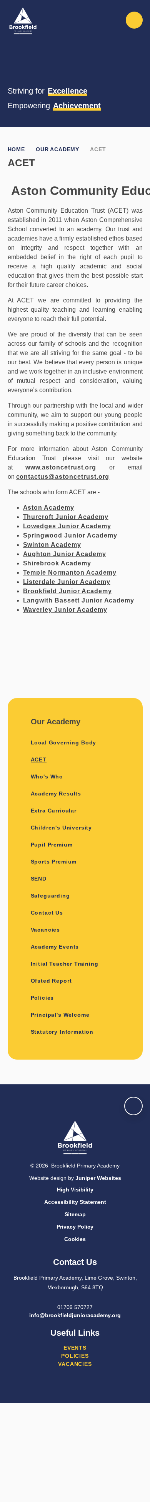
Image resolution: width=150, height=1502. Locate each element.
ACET (98, 149)
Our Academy (57, 149)
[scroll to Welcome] (133, 1106)
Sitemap (75, 1214)
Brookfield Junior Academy (67, 591)
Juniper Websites (98, 1178)
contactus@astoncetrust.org (63, 476)
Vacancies (75, 1364)
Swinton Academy (52, 544)
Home (16, 149)
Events (75, 1348)
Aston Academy (48, 507)
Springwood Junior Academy (70, 535)
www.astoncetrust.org (60, 467)
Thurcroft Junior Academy (65, 517)
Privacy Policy (75, 1227)
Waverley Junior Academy (65, 609)
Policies (75, 1356)
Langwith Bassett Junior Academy (79, 600)
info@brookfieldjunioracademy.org (75, 1315)
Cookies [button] (75, 1239)
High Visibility (75, 1189)
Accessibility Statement (75, 1202)
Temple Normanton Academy (70, 572)
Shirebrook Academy (57, 563)
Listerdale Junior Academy (66, 582)
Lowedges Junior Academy (67, 526)
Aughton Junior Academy (64, 554)
